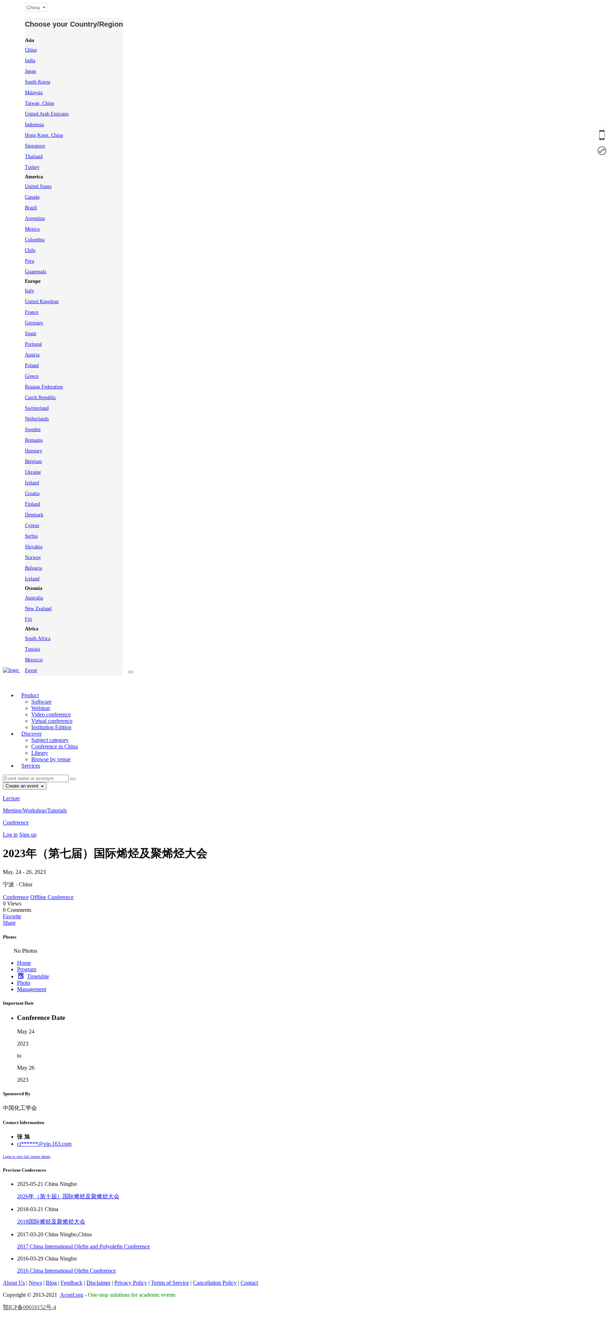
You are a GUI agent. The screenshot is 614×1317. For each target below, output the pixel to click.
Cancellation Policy (215, 1283)
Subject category (50, 740)
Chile (30, 250)
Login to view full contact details (26, 1157)
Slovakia (33, 546)
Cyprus (32, 525)
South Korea (37, 82)
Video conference (51, 714)
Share (9, 923)
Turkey (32, 167)
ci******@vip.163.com (44, 1144)
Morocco (34, 659)
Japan (30, 71)
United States (38, 186)
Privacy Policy (130, 1283)
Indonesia (34, 124)
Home (24, 963)
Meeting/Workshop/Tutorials (35, 810)
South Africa (37, 638)
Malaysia (34, 92)
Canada (32, 197)
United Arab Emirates (47, 114)
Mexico (32, 229)
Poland (32, 365)
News (35, 1283)
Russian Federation (44, 386)
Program (26, 969)
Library (39, 753)
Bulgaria (33, 568)
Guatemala (35, 271)
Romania (34, 440)
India (30, 60)
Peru (29, 261)
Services (30, 766)
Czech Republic (40, 397)
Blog (51, 1283)
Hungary (33, 450)
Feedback (71, 1283)
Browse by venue (51, 759)
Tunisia (32, 649)
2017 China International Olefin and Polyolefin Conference (83, 1246)
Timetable (38, 976)
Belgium (33, 461)
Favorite (12, 916)
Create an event (23, 786)
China (31, 50)
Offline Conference (52, 897)
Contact (249, 1283)
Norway (33, 557)
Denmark (34, 514)
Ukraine (33, 472)
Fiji (28, 619)
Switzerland (37, 408)
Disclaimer (98, 1283)
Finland (32, 504)
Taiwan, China (39, 103)
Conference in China (54, 746)
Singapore (35, 146)
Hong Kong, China (44, 135)
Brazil (31, 207)
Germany (34, 323)
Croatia (32, 493)
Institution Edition (51, 727)
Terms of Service (170, 1283)
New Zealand (38, 608)
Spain (30, 333)
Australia (34, 598)
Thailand (34, 156)
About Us (14, 1283)
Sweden (33, 429)
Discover (31, 734)
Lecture (11, 798)
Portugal (33, 344)
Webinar (40, 708)
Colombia (34, 239)
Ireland (32, 482)
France (31, 312)
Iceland (32, 578)
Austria (32, 355)
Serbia (31, 536)
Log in (10, 835)
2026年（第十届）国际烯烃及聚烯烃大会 (68, 1196)
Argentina (35, 218)
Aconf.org (71, 1295)
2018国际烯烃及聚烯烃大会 (51, 1222)
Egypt (31, 670)
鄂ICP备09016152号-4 (29, 1307)
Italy (29, 291)
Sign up (28, 835)
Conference (16, 822)
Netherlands (37, 418)
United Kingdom (42, 301)
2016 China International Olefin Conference (66, 1271)
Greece (32, 376)
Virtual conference (51, 721)
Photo (23, 983)
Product (30, 695)
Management (31, 989)
